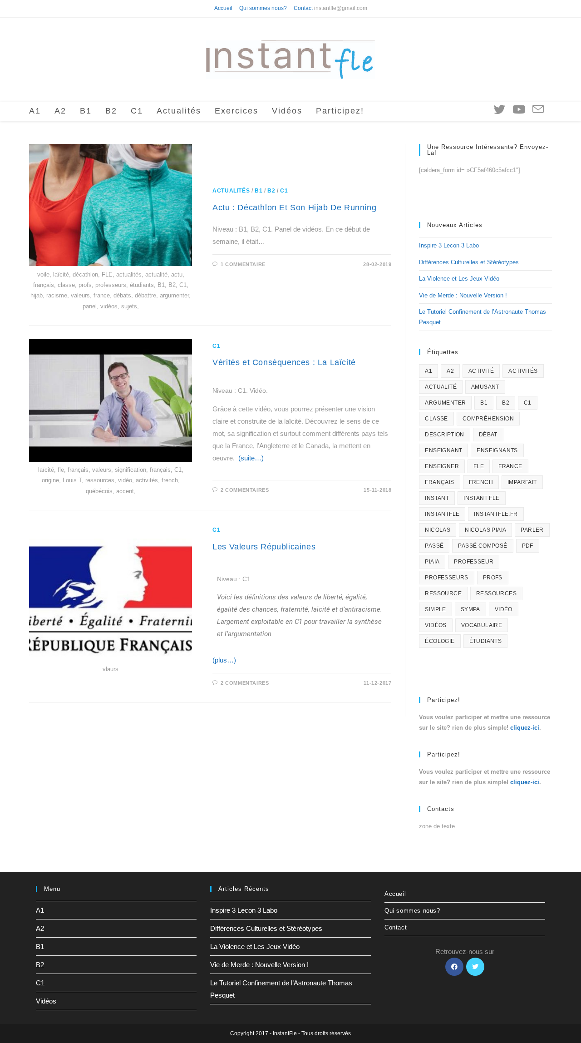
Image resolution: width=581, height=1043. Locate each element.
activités (523, 371)
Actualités (231, 191)
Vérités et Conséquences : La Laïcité (284, 362)
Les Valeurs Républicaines (263, 546)
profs (492, 577)
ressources (496, 593)
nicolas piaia (485, 530)
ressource (443, 593)
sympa (470, 609)
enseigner (442, 466)
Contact (303, 8)
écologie (439, 641)
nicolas (437, 530)
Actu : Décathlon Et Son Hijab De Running (294, 207)
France (510, 466)
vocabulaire (481, 625)
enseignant (443, 450)
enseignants (497, 450)
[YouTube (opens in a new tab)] (519, 109)
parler (532, 530)
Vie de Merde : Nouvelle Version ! (463, 295)
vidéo (503, 609)
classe (436, 418)
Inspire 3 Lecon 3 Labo (449, 245)
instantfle (442, 514)
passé (434, 546)
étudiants (485, 641)
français (439, 482)
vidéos (435, 625)
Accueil (223, 8)
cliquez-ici (524, 727)
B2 (271, 191)
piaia (432, 562)
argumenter (445, 403)
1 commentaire (243, 264)
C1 (284, 191)
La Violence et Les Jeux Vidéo (459, 278)
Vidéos (46, 1001)
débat (488, 434)
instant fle (481, 498)
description (444, 434)
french (481, 482)
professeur (473, 562)
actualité (441, 387)
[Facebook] (454, 967)
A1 (428, 371)
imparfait (522, 482)
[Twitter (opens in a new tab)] (499, 109)
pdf (527, 546)
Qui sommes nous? (263, 8)
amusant (485, 387)
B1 (258, 191)
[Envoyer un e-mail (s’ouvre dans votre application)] (538, 110)
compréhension (488, 418)
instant (437, 498)
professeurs (446, 577)
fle (478, 466)
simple (435, 609)
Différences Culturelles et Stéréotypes (469, 262)
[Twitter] (475, 967)
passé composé (482, 546)
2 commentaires (245, 490)
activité (481, 371)
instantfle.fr (495, 514)
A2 (450, 371)
